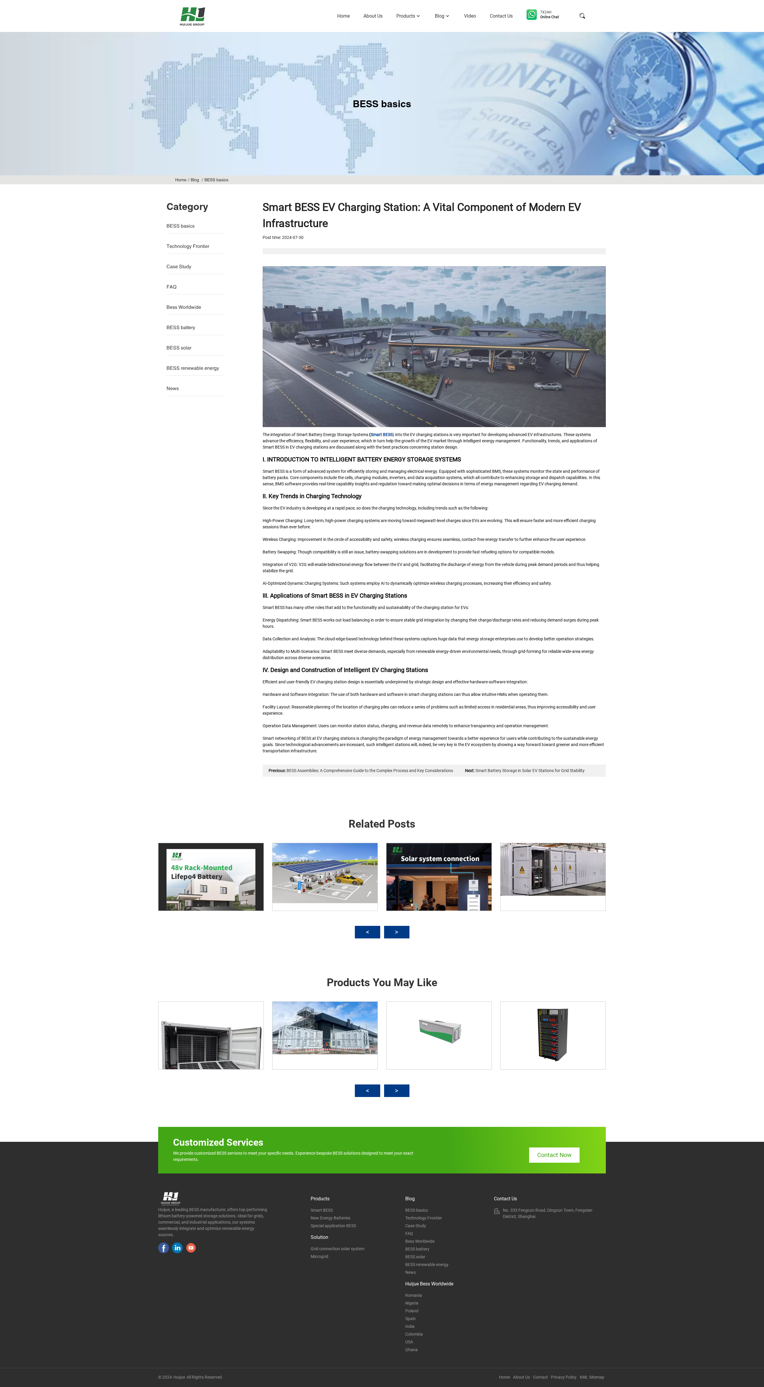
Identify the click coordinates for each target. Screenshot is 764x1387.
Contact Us (501, 16)
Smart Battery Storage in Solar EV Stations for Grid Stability (530, 770)
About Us (373, 16)
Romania (413, 1295)
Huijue (179, 1377)
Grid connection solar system (337, 1248)
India (410, 1326)
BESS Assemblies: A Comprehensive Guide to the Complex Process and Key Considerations (369, 770)
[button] (367, 932)
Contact (540, 1377)
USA (409, 1342)
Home (343, 16)
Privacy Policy (564, 1377)
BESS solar (179, 347)
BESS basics (216, 179)
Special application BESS (333, 1225)
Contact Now (554, 1155)
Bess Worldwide (184, 307)
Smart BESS (382, 434)
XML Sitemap (592, 1377)
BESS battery (181, 327)
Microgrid (319, 1256)
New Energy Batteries (330, 1218)
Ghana (411, 1349)
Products (405, 16)
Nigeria (411, 1303)
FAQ (171, 286)
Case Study (179, 266)
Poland (411, 1310)
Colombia (414, 1334)
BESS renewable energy (193, 368)
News (173, 388)
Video (470, 16)
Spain (410, 1318)
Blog (439, 16)
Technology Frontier (188, 246)
